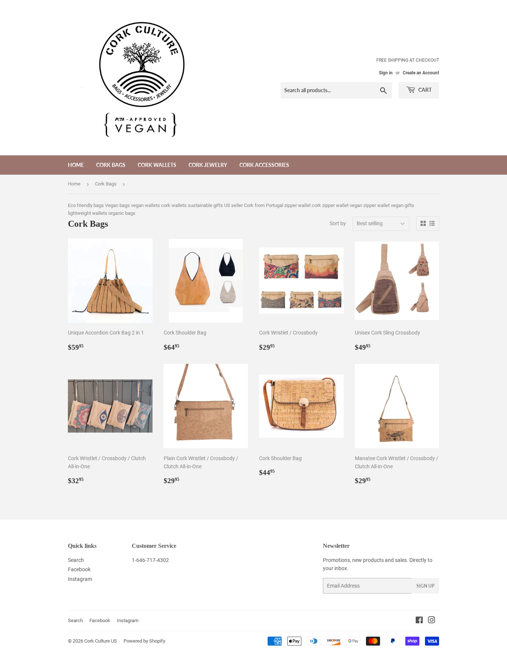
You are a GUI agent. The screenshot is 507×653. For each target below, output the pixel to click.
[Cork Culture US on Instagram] (431, 621)
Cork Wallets (157, 165)
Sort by (338, 223)
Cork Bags (110, 165)
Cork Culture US (100, 641)
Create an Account (421, 72)
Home (76, 165)
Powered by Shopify (144, 641)
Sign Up (425, 586)
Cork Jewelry (208, 165)
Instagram (80, 579)
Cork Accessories (264, 165)
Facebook (79, 569)
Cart (424, 90)
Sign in (386, 72)
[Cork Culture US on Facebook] (419, 621)
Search (76, 560)
